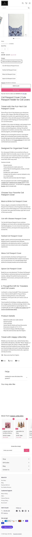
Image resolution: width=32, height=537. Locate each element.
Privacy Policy (4, 500)
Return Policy (4, 493)
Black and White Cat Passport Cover (11, 61)
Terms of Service (5, 498)
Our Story (3, 480)
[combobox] (16, 8)
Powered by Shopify (17, 534)
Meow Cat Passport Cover (8, 74)
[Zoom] (25, 34)
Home (2, 41)
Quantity (3, 46)
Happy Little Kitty (16, 416)
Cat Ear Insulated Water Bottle (9, 309)
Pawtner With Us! (5, 485)
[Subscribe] (26, 450)
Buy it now (16, 90)
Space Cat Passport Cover (9, 78)
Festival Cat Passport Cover (9, 70)
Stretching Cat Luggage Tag (16, 182)
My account (4, 502)
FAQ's (2, 496)
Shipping (3, 82)
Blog (2, 482)
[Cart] (26, 3)
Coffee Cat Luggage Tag (22, 307)
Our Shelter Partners (6, 487)
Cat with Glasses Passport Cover (10, 65)
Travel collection (18, 140)
